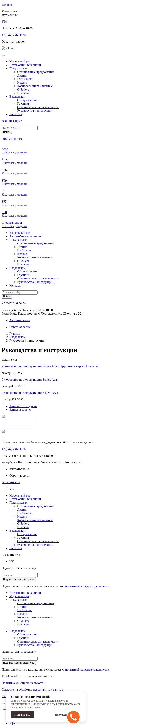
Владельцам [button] (17, 96)
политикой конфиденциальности (87, 586)
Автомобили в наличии (25, 65)
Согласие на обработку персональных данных (32, 689)
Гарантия (23, 103)
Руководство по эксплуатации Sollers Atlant (30, 379)
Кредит (22, 82)
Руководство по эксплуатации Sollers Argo (30, 392)
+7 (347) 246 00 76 (14, 34)
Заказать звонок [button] (19, 320)
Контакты (15, 114)
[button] (4, 21)
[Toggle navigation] (3, 55)
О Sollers (23, 89)
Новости (23, 93)
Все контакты (11, 482)
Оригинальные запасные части (38, 107)
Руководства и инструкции (35, 110)
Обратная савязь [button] (20, 326)
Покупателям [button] (18, 68)
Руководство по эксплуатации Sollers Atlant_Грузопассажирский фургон (50, 366)
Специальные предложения (35, 72)
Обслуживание (27, 100)
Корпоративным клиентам (35, 86)
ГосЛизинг (24, 79)
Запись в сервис (20, 409)
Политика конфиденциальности (23, 682)
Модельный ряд (19, 61)
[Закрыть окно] (3, 703)
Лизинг (22, 75)
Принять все (22, 714)
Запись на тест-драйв (23, 406)
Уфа (12, 723)
